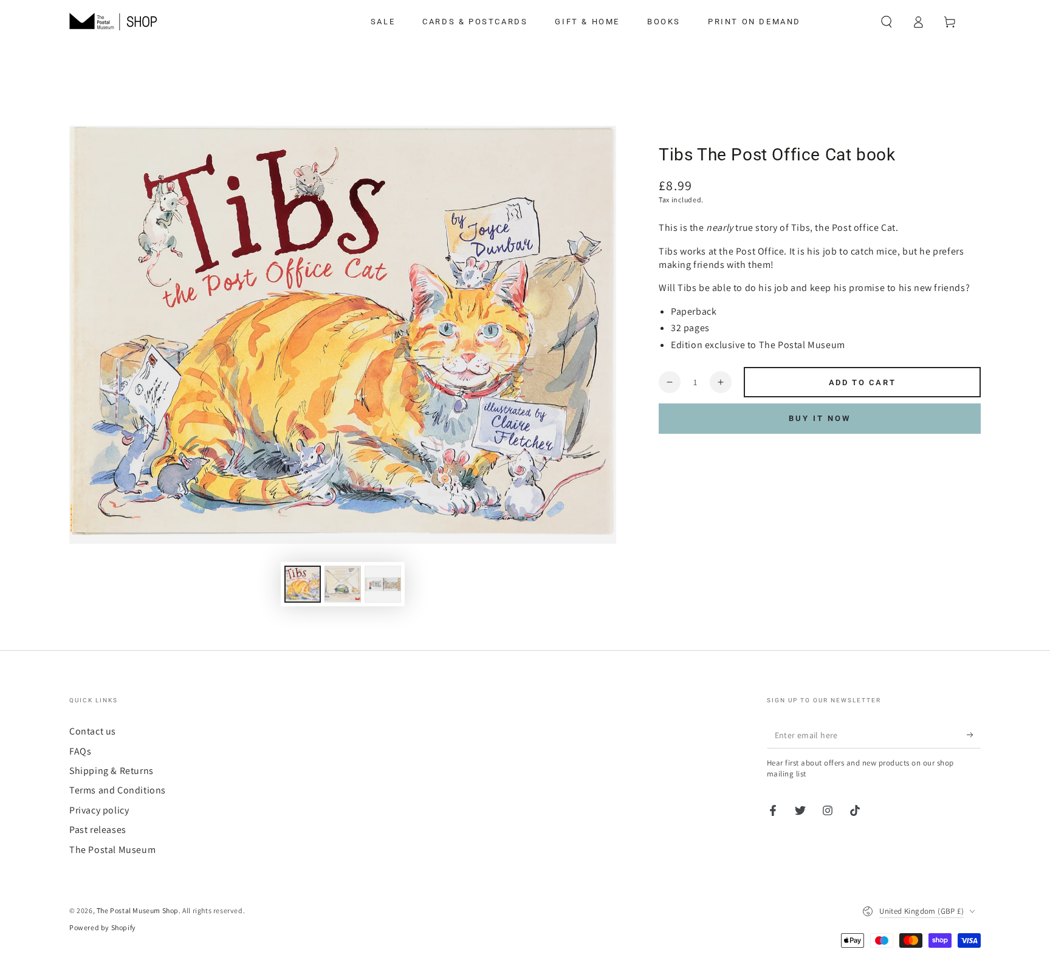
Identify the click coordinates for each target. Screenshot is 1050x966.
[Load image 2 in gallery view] (342, 584)
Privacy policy (99, 810)
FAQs (80, 751)
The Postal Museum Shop (138, 910)
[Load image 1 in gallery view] (302, 584)
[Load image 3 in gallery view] (383, 584)
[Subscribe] (974, 734)
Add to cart (862, 382)
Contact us (92, 731)
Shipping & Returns (111, 770)
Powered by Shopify (102, 927)
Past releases (97, 829)
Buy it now (820, 418)
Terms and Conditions (117, 790)
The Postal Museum (112, 849)
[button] (886, 22)
